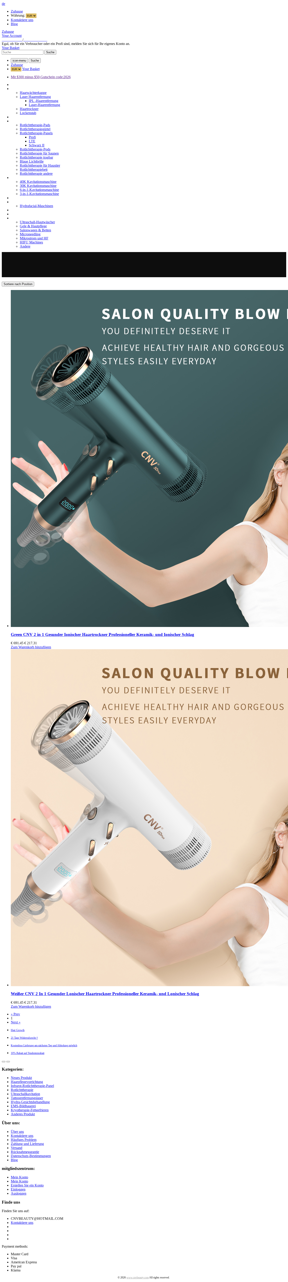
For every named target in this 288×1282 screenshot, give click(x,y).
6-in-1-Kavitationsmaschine (39, 190)
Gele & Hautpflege (33, 226)
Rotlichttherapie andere (36, 173)
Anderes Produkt (23, 218)
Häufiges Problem (23, 1140)
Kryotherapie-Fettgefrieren (30, 214)
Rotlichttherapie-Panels (36, 133)
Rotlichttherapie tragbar (36, 157)
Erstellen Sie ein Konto (27, 1185)
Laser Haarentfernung (35, 97)
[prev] (3, 1061)
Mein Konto (19, 1177)
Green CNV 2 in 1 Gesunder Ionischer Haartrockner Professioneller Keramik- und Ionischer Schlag (102, 634)
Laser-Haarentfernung (44, 105)
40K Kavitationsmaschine (38, 182)
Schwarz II (36, 145)
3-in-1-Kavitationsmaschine (39, 194)
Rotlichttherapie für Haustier (40, 165)
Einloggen (18, 1189)
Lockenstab (28, 113)
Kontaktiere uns (22, 20)
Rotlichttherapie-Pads (35, 125)
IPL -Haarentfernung (43, 101)
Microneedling (30, 234)
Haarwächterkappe (33, 93)
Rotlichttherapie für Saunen (39, 153)
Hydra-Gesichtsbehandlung (30, 202)
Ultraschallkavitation (25, 177)
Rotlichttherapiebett (33, 169)
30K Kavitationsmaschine (38, 186)
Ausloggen (18, 1193)
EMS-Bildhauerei (23, 210)
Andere (25, 246)
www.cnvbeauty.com (137, 1277)
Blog (14, 24)
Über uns (17, 1132)
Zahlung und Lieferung (27, 1144)
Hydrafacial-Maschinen (36, 206)
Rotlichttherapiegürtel (35, 129)
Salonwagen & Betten (35, 230)
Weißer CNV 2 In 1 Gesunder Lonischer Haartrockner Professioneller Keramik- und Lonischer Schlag (105, 993)
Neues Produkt (21, 84)
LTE (32, 141)
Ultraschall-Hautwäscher (37, 222)
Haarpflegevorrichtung (27, 89)
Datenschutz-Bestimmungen (31, 1156)
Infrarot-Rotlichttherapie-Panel (32, 117)
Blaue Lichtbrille (32, 161)
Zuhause (17, 11)
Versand (16, 1148)
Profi (32, 137)
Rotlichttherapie (22, 121)
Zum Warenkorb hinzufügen (31, 647)
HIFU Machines (31, 242)
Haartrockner (29, 109)
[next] (8, 1061)
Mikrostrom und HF (34, 238)
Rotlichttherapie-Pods (35, 149)
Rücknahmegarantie (25, 1152)
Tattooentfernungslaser (27, 198)
